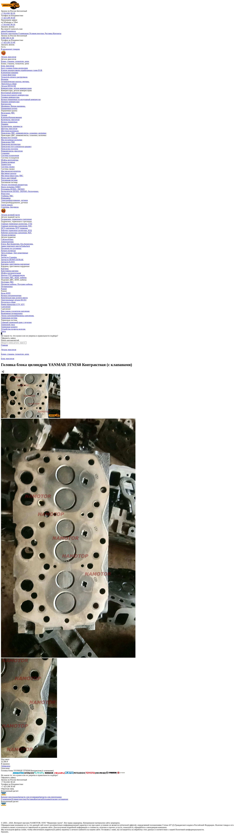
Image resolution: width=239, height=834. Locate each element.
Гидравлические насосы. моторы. (15, 81)
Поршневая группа (9, 108)
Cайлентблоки (7, 239)
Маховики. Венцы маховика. (13, 106)
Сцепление (5, 307)
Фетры (4, 255)
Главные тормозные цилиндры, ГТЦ (16, 224)
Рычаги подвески (8, 251)
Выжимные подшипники (12, 313)
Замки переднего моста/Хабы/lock (15, 246)
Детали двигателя (8, 350)
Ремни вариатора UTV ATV (13, 304)
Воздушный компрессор (11, 93)
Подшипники (7, 286)
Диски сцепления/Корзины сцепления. (17, 316)
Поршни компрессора (10, 102)
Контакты (38, 799)
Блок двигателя (7, 66)
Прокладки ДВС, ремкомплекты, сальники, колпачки (23, 133)
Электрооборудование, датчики (14, 200)
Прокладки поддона (9, 149)
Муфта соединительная (11, 273)
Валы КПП (5, 293)
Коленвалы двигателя (10, 120)
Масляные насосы (8, 173)
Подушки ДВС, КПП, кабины (14, 277)
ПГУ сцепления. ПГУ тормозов (14, 228)
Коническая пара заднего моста (14, 298)
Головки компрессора (10, 97)
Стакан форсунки (8, 75)
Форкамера (5, 198)
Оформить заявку (8, 338)
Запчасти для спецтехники (50, 797)
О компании (6, 799)
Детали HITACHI (8, 86)
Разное (4, 289)
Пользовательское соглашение (55, 799)
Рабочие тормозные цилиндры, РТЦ (16, 230)
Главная (4, 345)
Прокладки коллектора (10, 144)
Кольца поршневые (9, 122)
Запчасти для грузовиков (28, 797)
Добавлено (5, 766)
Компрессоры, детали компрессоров (16, 88)
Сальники (5, 153)
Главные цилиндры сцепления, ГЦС (16, 226)
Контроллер (6, 104)
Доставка (30, 799)
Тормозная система (9, 318)
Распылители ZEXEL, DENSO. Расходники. (20, 191)
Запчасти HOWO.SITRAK (12, 260)
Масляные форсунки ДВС (12, 176)
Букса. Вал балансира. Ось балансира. (17, 244)
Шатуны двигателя (9, 129)
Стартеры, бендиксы (10, 207)
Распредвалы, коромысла (11, 126)
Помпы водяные (8, 162)
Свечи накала (7, 205)
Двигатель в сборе (9, 84)
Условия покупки (18, 799)
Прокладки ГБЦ (8, 142)
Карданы (5, 268)
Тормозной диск (8, 325)
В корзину (5, 764)
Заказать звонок (7, 27)
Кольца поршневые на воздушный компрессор (21, 99)
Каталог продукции (9, 797)
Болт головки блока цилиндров (14, 68)
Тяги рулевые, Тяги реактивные (14, 253)
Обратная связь (7, 789)
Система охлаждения (10, 155)
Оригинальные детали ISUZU (14, 300)
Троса (3, 331)
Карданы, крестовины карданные (15, 264)
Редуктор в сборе (8, 302)
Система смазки (8, 167)
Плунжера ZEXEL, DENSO (13, 189)
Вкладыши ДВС (8, 113)
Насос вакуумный (8, 178)
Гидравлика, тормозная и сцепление (16, 219)
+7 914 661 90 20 (8, 13)
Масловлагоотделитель (11, 171)
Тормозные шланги (9, 327)
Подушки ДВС (7, 282)
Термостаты (6, 164)
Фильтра (4, 79)
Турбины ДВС (7, 196)
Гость (3, 47)
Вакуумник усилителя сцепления (15, 311)
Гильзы (4, 115)
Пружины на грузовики (11, 248)
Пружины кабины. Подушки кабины (16, 284)
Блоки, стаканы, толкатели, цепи (15, 61)
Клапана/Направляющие (11, 117)
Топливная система (9, 180)
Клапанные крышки (9, 72)
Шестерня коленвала (10, 131)
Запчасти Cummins (9, 257)
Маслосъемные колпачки (11, 140)
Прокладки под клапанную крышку (16, 146)
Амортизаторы (7, 242)
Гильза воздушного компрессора (15, 95)
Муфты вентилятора (9, 160)
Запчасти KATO (8, 262)
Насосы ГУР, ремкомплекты (13, 275)
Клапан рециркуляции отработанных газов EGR (21, 70)
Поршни (4, 124)
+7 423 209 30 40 (8, 18)
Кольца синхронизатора (11, 295)
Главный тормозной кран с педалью (16, 322)
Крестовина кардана (9, 271)
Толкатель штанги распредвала (14, 77)
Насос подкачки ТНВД (10, 187)
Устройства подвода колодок (13, 329)
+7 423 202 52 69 (8, 42)
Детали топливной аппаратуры (14, 185)
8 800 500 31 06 (7, 38)
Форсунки (5, 194)
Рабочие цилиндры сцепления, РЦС (16, 233)
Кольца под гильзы (9, 137)
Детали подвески (8, 235)
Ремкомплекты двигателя (12, 151)
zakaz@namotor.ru (8, 31)
